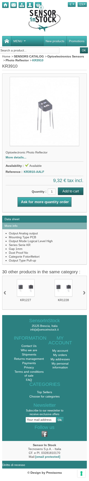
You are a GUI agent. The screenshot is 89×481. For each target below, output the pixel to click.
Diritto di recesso (13, 465)
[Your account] (30, 5)
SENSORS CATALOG (29, 56)
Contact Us (29, 346)
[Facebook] (44, 434)
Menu (17, 41)
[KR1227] (25, 288)
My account (60, 350)
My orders (60, 355)
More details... (16, 157)
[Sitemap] (22, 5)
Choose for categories (44, 396)
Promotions (76, 41)
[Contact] (14, 5)
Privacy (29, 367)
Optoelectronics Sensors (65, 56)
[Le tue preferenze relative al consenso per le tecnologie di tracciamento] (81, 473)
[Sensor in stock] (44, 21)
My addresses (60, 359)
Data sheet (12, 219)
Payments (29, 363)
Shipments (29, 354)
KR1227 (25, 300)
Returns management (29, 358)
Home (6, 56)
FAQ (29, 380)
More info (11, 225)
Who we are (29, 350)
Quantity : (39, 191)
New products (55, 41)
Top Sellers (44, 392)
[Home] (5, 5)
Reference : (14, 171)
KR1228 (63, 300)
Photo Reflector (17, 60)
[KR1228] (63, 288)
